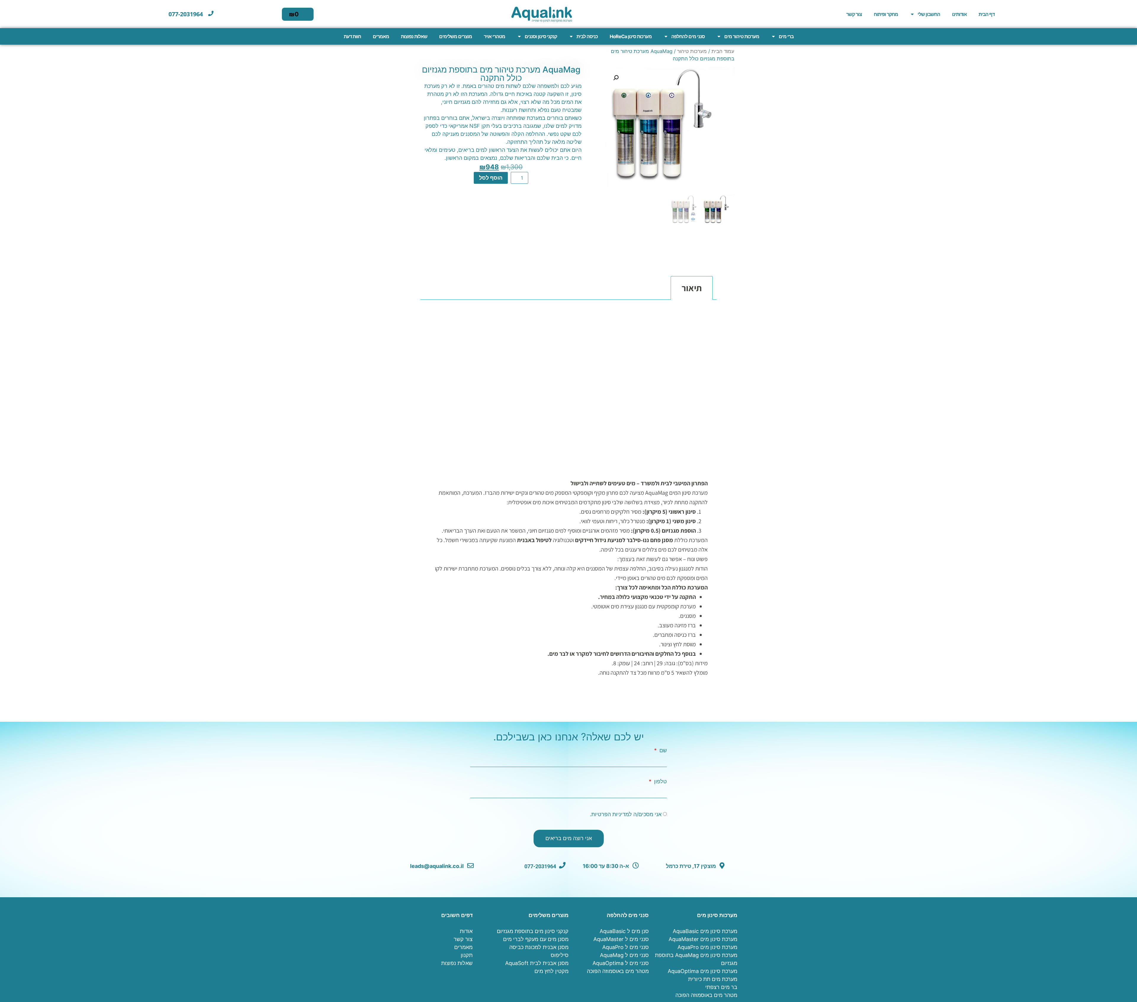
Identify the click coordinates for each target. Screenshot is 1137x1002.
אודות (466, 931)
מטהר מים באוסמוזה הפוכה (706, 995)
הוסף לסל (490, 178)
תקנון (467, 955)
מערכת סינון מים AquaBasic (705, 931)
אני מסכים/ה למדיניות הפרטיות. (625, 814)
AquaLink (528, 196)
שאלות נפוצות (414, 36)
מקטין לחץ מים (551, 971)
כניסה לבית (587, 36)
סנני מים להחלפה (688, 36)
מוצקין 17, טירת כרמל (691, 866)
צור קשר (854, 14)
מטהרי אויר (494, 36)
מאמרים (381, 36)
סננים (490, 204)
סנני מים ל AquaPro (625, 947)
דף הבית (987, 14)
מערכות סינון (514, 204)
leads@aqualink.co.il (437, 866)
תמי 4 (474, 204)
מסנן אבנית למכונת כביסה (538, 947)
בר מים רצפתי (721, 987)
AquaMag (555, 196)
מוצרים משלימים (455, 36)
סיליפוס (559, 955)
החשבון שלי (929, 14)
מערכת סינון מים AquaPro (707, 947)
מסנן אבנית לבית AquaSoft (536, 963)
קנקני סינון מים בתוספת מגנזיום (532, 931)
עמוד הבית (723, 51)
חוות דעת (352, 36)
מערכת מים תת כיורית (712, 979)
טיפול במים (475, 196)
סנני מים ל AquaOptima (620, 963)
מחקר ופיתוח (886, 14)
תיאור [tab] (692, 288)
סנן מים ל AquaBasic (624, 931)
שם (662, 750)
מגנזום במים (445, 196)
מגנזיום (573, 204)
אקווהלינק (503, 196)
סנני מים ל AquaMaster (621, 939)
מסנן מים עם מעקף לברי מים (535, 939)
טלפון (660, 781)
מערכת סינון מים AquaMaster (703, 939)
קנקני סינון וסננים (541, 36)
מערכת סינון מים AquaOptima (702, 971)
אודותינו (959, 14)
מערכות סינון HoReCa (631, 36)
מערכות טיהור (692, 51)
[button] (616, 78)
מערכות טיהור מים (741, 36)
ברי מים (786, 36)
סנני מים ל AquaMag (624, 955)
